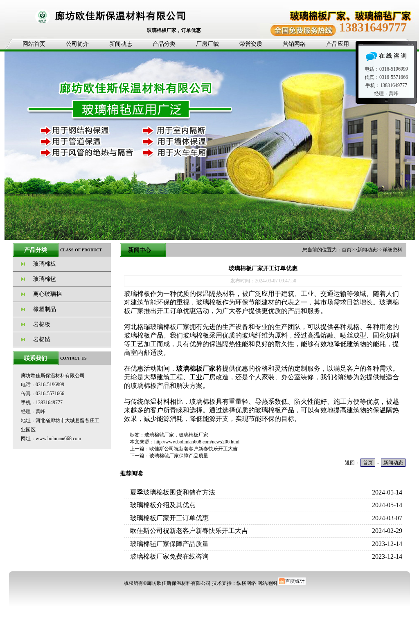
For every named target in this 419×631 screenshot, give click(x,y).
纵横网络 (246, 583)
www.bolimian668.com (58, 438)
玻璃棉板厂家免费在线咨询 (169, 556)
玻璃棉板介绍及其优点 (163, 504)
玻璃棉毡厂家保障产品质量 (178, 456)
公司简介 (77, 44)
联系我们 (35, 358)
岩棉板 (41, 324)
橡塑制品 (44, 309)
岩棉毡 (41, 339)
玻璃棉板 (44, 264)
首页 (346, 250)
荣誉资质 (250, 44)
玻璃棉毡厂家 (159, 435)
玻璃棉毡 (44, 279)
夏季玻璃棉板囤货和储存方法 (172, 492)
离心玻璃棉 (47, 294)
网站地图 (267, 583)
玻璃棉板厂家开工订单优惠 (169, 518)
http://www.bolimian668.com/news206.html (196, 442)
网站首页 (34, 44)
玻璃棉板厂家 (193, 435)
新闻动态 (120, 44)
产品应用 (337, 44)
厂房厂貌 (207, 44)
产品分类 (164, 44)
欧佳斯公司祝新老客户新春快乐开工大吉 (193, 449)
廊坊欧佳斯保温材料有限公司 (179, 583)
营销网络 (294, 44)
